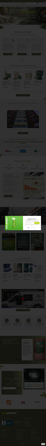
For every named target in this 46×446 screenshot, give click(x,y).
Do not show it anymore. (32, 227)
